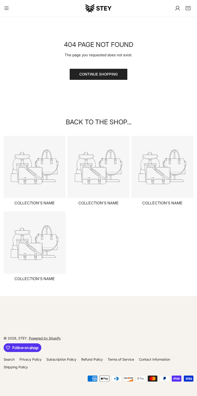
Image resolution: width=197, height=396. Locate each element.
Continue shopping (98, 74)
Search (9, 359)
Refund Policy (92, 359)
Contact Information (154, 359)
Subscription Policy (61, 359)
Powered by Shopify (45, 338)
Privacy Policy (30, 359)
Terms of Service (121, 359)
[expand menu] (6, 8)
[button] (188, 8)
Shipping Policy (16, 367)
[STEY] (98, 8)
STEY (22, 338)
